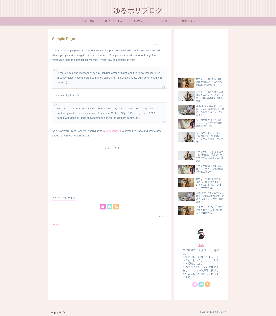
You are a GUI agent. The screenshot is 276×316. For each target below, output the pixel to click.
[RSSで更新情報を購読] (116, 206)
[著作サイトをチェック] (103, 206)
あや (201, 245)
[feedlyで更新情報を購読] (109, 206)
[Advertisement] (109, 170)
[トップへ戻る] (272, 312)
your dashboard (112, 131)
